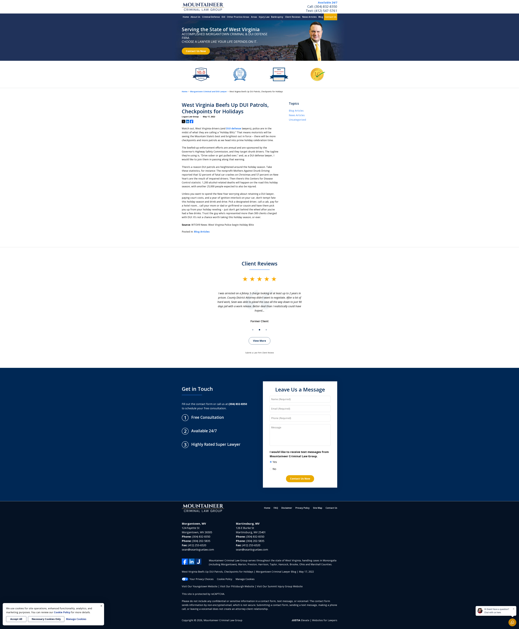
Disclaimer (286, 507)
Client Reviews (292, 16)
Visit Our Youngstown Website (199, 586)
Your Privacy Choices (202, 579)
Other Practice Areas (238, 16)
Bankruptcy (277, 16)
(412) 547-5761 (326, 10)
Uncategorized (297, 119)
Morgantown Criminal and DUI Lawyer (208, 91)
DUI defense (233, 128)
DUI (223, 16)
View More (259, 340)
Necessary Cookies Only (46, 619)
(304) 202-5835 (201, 541)
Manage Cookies (245, 579)
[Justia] (198, 562)
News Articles (309, 16)
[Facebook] (185, 562)
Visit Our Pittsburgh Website (237, 586)
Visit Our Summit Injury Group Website (280, 586)
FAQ (276, 507)
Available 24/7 (327, 2)
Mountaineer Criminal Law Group (223, 620)
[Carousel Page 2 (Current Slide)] (259, 329)
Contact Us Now (196, 51)
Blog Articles (201, 231)
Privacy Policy (302, 507)
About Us (195, 16)
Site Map (317, 507)
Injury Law (264, 16)
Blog (320, 16)
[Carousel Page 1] (252, 329)
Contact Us (330, 16)
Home (186, 16)
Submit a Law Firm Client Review (259, 352)
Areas (254, 16)
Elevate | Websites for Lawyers (314, 620)
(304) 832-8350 (326, 6)
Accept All (16, 619)
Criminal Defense (211, 16)
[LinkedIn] (192, 562)
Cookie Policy (224, 579)
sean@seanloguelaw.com (198, 549)
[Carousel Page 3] (266, 329)
